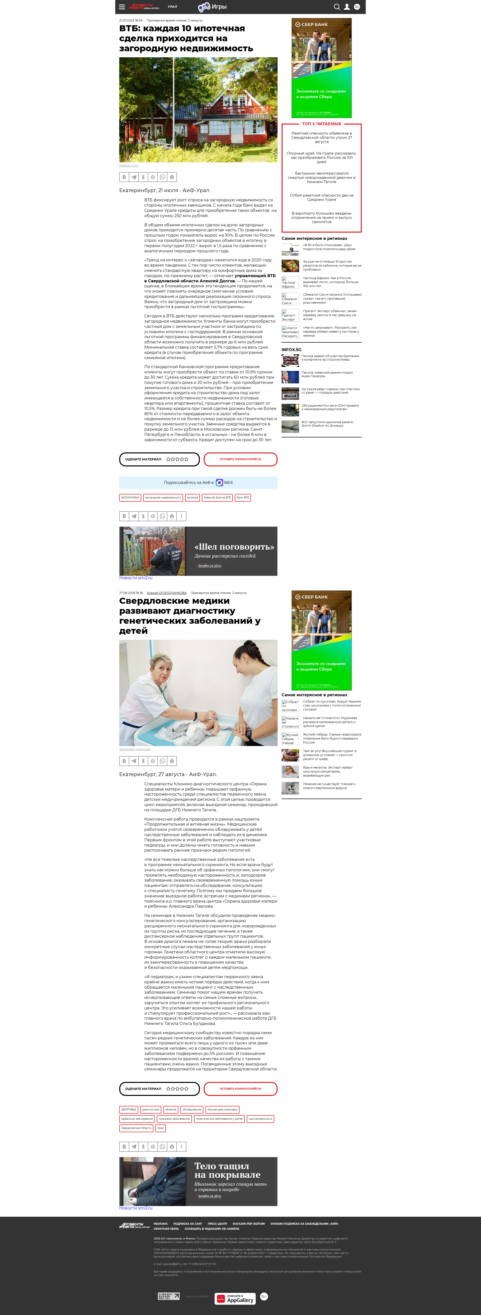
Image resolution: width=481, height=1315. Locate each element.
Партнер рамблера (197, 1296)
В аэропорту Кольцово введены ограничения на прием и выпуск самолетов (321, 217)
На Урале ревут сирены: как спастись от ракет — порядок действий (331, 390)
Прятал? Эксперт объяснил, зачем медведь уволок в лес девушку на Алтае (329, 315)
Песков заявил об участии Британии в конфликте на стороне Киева (330, 357)
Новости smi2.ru (136, 577)
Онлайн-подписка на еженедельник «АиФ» (305, 1223)
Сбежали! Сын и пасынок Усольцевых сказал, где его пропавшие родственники (332, 298)
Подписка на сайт (187, 1223)
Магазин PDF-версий (249, 1223)
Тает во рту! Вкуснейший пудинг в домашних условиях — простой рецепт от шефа (329, 755)
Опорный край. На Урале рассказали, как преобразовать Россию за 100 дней (321, 157)
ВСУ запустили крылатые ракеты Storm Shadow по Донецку (327, 423)
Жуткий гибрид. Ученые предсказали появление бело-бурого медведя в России (332, 738)
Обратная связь (166, 1228)
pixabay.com (129, 165)
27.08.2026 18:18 (131, 593)
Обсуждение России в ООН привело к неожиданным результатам (330, 407)
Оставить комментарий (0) (240, 459)
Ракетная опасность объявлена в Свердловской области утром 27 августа (321, 137)
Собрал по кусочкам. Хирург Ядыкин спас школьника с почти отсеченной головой (332, 705)
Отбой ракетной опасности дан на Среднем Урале (321, 197)
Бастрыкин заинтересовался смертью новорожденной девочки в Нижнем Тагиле (321, 177)
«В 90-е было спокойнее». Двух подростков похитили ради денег (329, 247)
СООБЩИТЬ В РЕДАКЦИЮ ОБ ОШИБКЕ (212, 1228)
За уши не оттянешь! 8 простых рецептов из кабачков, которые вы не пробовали (332, 265)
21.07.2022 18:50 (131, 20)
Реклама (161, 1223)
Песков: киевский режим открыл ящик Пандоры (327, 374)
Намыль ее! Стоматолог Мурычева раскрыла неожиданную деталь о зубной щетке (330, 722)
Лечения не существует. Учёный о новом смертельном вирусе (329, 786)
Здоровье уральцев (134, 749)
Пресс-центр (217, 1223)
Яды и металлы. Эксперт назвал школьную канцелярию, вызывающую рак (327, 771)
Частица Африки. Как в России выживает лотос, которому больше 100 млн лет (330, 282)
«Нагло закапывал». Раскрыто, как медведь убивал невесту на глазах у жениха (331, 331)
